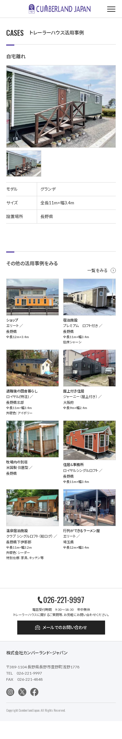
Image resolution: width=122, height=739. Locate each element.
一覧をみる (97, 270)
